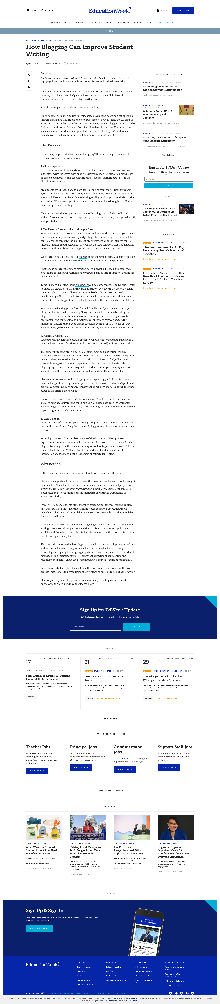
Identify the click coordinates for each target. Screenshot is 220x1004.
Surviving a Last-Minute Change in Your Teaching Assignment (164, 139)
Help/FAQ (110, 971)
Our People (81, 976)
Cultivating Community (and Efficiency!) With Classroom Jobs (162, 88)
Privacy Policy (121, 993)
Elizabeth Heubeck (77, 874)
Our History (81, 971)
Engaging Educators (50, 81)
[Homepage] (110, 10)
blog (101, 450)
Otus (175, 698)
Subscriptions (141, 967)
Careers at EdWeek (85, 985)
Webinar (119, 671)
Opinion (137, 23)
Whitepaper (180, 243)
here (78, 410)
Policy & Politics (74, 23)
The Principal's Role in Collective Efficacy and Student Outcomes (162, 678)
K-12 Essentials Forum (53, 671)
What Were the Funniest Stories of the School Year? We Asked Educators (41, 850)
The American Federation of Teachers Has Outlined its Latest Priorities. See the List (160, 212)
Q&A (181, 843)
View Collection (168, 155)
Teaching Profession (38, 40)
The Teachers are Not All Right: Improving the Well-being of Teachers (165, 250)
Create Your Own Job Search (109, 791)
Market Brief (164, 23)
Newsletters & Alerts (143, 971)
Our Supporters (83, 980)
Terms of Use (103, 993)
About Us (81, 962)
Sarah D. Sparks (149, 220)
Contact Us (111, 962)
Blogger (83, 256)
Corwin (117, 698)
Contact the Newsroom (116, 980)
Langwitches (108, 406)
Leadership (53, 23)
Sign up (136, 627)
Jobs (149, 23)
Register (31, 697)
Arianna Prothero (33, 868)
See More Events (110, 718)
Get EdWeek (140, 962)
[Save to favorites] (29, 81)
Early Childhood (34, 671)
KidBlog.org (82, 284)
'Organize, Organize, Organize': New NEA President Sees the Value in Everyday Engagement (174, 852)
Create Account (39, 929)
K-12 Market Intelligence (175, 981)
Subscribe (183, 10)
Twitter (122, 81)
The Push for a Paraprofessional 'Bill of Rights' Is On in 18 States (128, 850)
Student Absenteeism (104, 671)
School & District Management (167, 671)
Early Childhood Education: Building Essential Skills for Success (48, 677)
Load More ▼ (110, 893)
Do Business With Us (174, 962)
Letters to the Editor (114, 967)
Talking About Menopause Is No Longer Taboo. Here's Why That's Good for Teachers (86, 852)
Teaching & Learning (99, 23)
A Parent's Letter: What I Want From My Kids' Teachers (157, 114)
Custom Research (172, 985)
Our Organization (84, 967)
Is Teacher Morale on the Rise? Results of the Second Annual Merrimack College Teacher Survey (165, 278)
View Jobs (36, 771)
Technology (122, 23)
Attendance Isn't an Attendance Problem (104, 678)
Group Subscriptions (143, 976)
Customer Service (113, 976)
